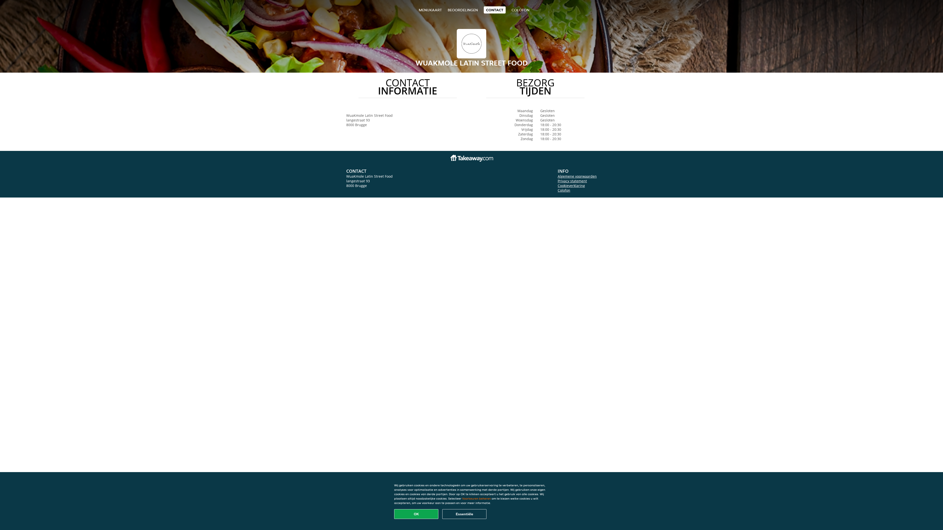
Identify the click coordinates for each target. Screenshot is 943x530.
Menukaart (430, 10)
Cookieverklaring (571, 185)
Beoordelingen (463, 10)
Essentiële (464, 514)
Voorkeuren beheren (476, 498)
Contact (494, 10)
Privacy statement (572, 181)
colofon (520, 10)
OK (416, 514)
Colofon (564, 190)
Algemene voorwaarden (577, 176)
